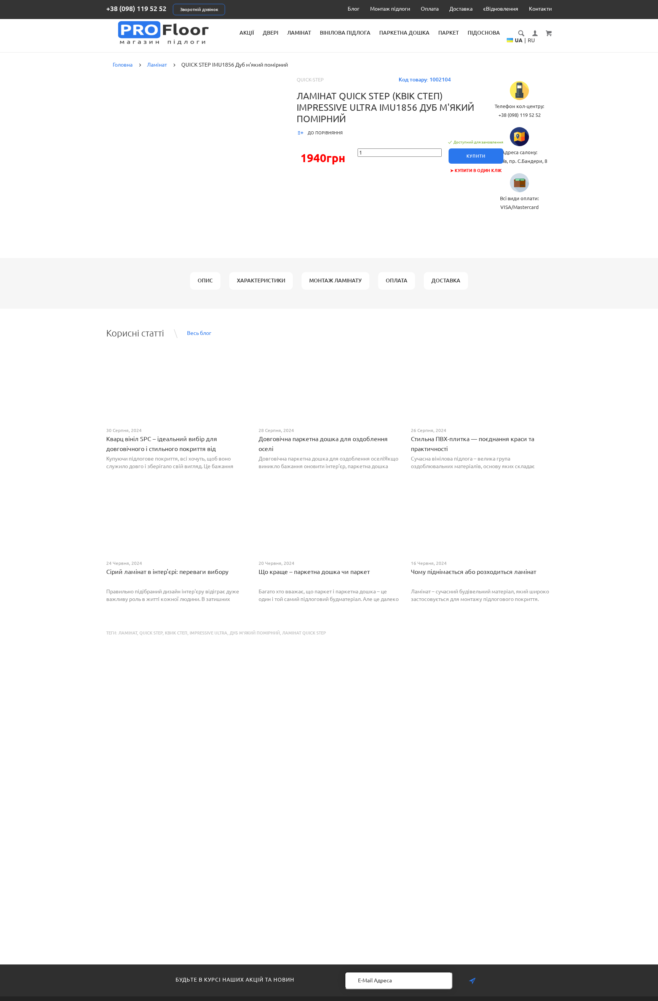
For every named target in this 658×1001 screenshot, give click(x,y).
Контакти (540, 9)
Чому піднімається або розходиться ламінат (473, 571)
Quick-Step (310, 79)
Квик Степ (176, 633)
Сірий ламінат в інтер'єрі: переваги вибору (167, 571)
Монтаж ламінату (335, 280)
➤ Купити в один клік (476, 170)
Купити (476, 156)
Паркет (448, 33)
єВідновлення (500, 9)
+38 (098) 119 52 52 (136, 8)
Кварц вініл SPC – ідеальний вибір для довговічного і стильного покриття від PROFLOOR (161, 448)
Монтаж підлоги (390, 9)
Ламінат (299, 33)
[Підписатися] (472, 981)
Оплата (430, 9)
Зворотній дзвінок (199, 9)
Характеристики (261, 280)
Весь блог (199, 333)
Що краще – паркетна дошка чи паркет (314, 571)
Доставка (461, 9)
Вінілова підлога (345, 33)
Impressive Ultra (208, 633)
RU (531, 40)
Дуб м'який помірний (255, 633)
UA (518, 40)
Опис (205, 280)
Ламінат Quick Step (304, 633)
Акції (247, 33)
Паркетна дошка (404, 33)
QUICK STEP (151, 633)
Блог (353, 9)
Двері (270, 33)
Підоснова (484, 33)
